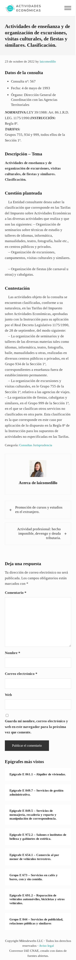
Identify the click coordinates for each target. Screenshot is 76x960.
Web (8, 695)
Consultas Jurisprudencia (35, 445)
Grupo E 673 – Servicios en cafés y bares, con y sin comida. (34, 877)
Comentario (15, 593)
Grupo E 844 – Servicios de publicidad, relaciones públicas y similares (36, 921)
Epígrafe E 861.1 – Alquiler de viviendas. (38, 774)
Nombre (12, 653)
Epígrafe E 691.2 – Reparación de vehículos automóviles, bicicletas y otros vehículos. (37, 899)
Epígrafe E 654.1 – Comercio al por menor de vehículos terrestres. (34, 857)
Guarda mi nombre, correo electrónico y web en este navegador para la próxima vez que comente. (36, 726)
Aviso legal (46, 945)
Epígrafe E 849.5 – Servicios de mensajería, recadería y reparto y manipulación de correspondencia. (33, 814)
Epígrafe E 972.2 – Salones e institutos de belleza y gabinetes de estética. (38, 836)
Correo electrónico (21, 674)
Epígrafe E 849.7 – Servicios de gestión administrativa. (36, 792)
